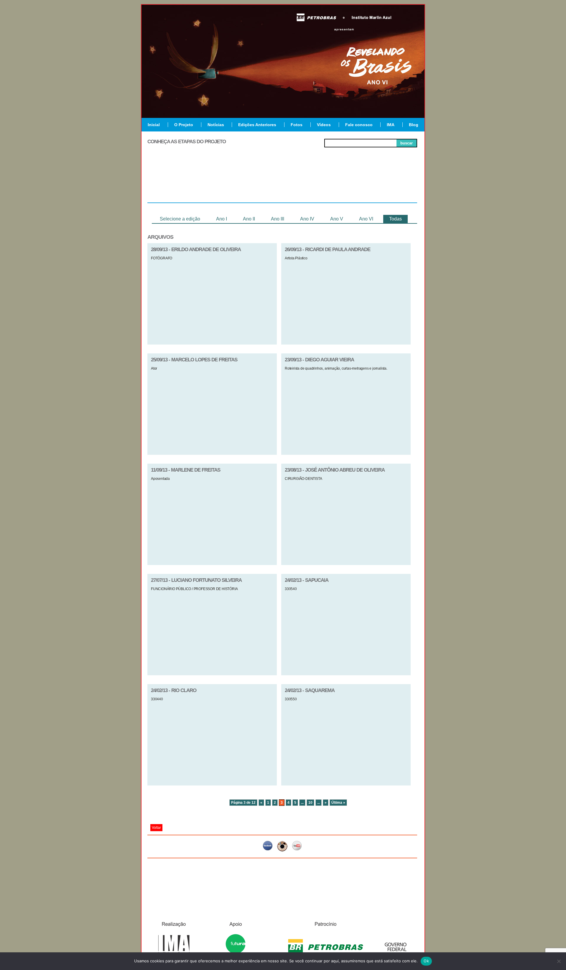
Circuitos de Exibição (390, 183)
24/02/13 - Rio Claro (173, 690)
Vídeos (324, 124)
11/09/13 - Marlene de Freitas (185, 470)
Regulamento (174, 181)
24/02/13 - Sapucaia (306, 580)
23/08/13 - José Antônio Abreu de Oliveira (335, 470)
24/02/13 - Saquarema (310, 690)
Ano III (277, 218)
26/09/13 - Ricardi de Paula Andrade (327, 249)
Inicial (154, 124)
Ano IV (307, 218)
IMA (390, 124)
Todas (395, 218)
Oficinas (282, 181)
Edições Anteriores (257, 124)
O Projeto (183, 124)
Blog (413, 124)
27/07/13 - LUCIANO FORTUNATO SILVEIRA (196, 580)
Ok (426, 961)
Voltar (156, 828)
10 (310, 803)
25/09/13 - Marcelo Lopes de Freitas (194, 360)
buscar (406, 143)
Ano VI (366, 218)
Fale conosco (359, 124)
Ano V (336, 218)
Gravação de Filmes (336, 183)
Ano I (221, 218)
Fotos (296, 124)
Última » (338, 803)
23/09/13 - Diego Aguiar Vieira (319, 360)
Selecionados (228, 181)
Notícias (216, 124)
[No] (559, 961)
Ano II (249, 218)
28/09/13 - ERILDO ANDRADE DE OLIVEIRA (196, 249)
